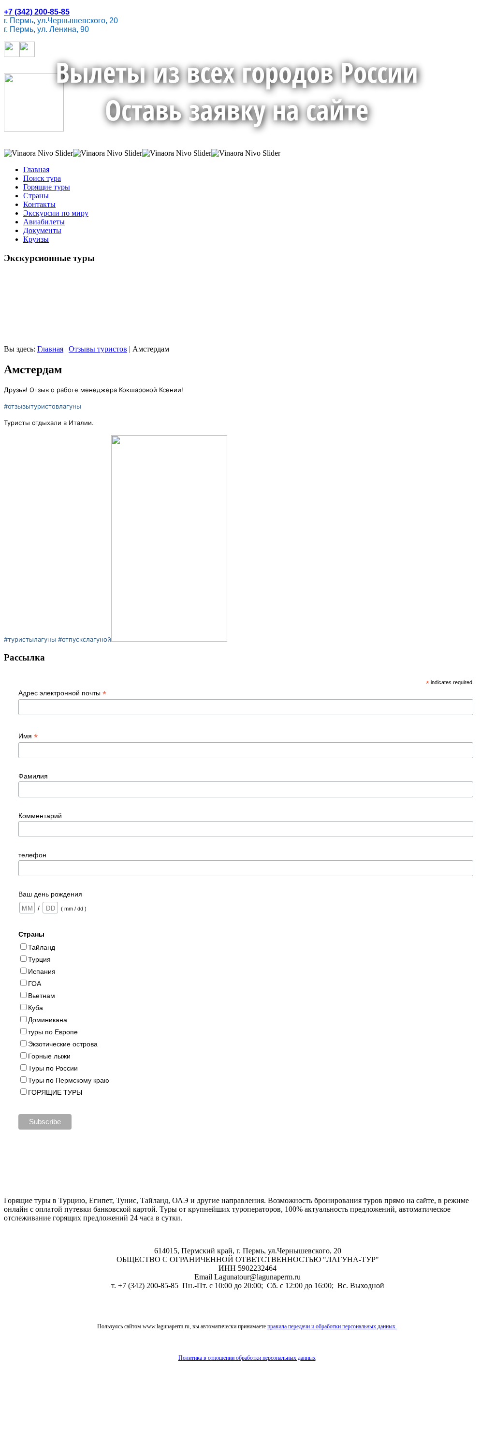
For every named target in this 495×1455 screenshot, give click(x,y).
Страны (36, 195)
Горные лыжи (49, 1056)
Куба (35, 1008)
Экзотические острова (63, 1044)
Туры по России (53, 1068)
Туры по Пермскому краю (68, 1080)
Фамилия (33, 776)
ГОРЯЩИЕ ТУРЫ (55, 1092)
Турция (39, 959)
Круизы (36, 239)
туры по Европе (53, 1032)
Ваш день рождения (50, 894)
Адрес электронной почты (62, 693)
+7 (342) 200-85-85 (37, 12)
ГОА (34, 983)
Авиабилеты (44, 222)
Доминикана (47, 1020)
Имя (28, 736)
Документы (42, 230)
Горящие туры (46, 187)
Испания (42, 971)
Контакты (39, 204)
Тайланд (41, 947)
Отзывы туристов (98, 349)
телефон (32, 855)
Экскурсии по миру (55, 213)
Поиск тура (42, 178)
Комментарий (40, 816)
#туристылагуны (30, 639)
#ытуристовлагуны (42, 406)
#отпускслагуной (84, 639)
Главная (36, 169)
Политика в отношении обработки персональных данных (247, 1357)
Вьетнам (41, 995)
